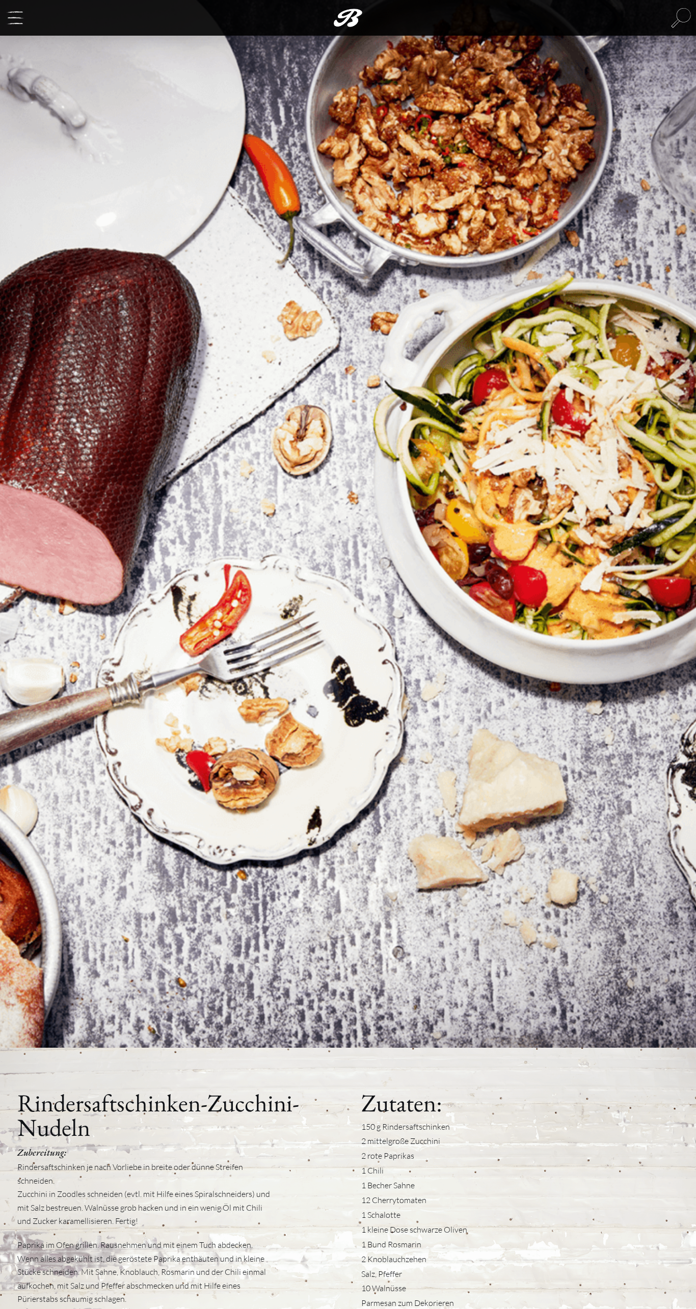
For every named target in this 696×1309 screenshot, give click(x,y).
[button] (15, 18)
